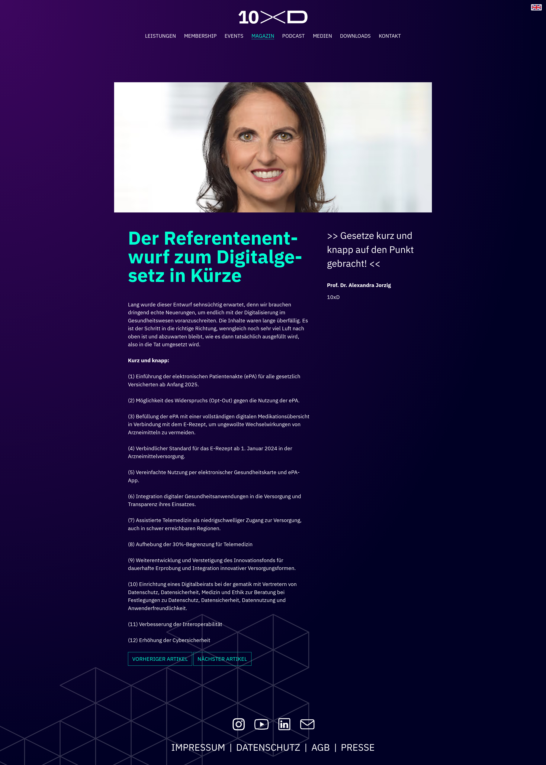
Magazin (262, 35)
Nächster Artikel (222, 658)
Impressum (198, 747)
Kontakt (390, 35)
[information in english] (536, 7)
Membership (200, 35)
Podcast (293, 35)
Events (234, 35)
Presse (358, 747)
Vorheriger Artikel (160, 658)
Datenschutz (268, 747)
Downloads (355, 35)
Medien (322, 35)
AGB (320, 747)
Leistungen (160, 35)
